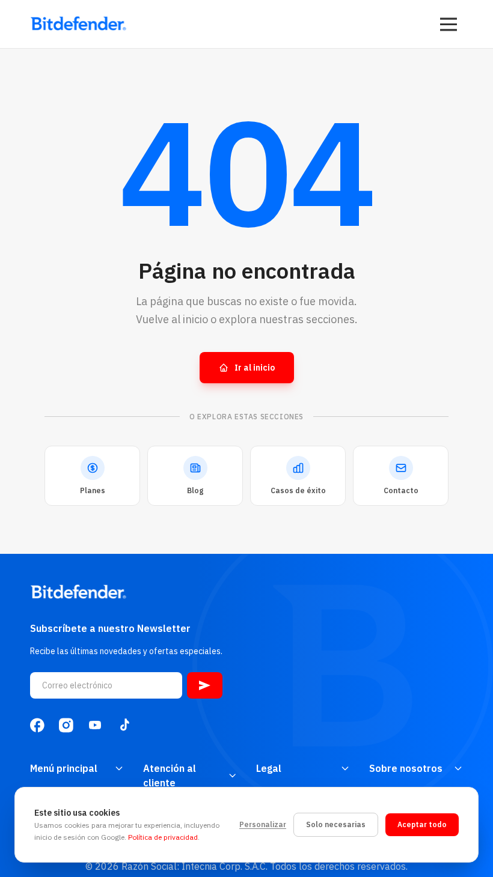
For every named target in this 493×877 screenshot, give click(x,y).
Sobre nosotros (405, 768)
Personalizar (262, 824)
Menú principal (63, 768)
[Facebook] (37, 725)
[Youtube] (95, 725)
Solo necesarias (336, 824)
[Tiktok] (124, 725)
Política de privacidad (163, 837)
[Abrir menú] (448, 24)
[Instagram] (66, 725)
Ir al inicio (254, 367)
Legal (268, 768)
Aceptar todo (422, 824)
